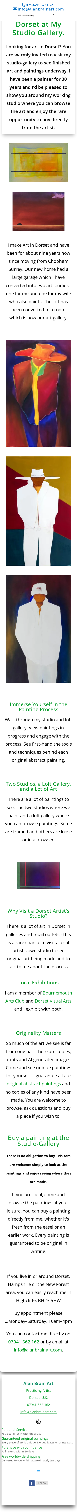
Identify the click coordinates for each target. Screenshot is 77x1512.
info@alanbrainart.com (38, 1350)
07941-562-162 (38, 1404)
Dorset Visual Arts (53, 1001)
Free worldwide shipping (20, 1456)
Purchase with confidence (21, 1447)
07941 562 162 (23, 1342)
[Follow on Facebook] (32, 1483)
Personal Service (14, 1429)
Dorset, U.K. (38, 1397)
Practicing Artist (38, 1390)
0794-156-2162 (39, 4)
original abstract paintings (34, 1083)
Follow (42, 1483)
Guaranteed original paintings (24, 1438)
